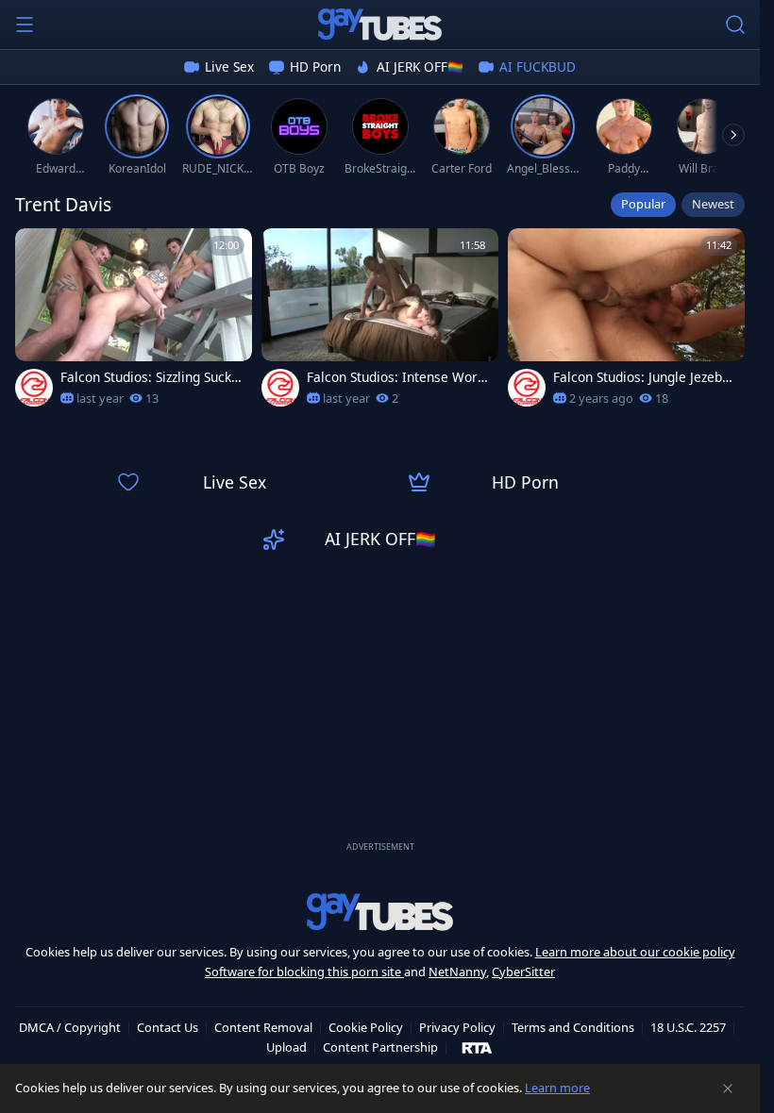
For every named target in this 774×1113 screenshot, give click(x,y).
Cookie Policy (365, 1027)
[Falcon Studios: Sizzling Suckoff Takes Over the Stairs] (133, 323)
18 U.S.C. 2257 (688, 1027)
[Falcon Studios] (34, 388)
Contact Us (167, 1027)
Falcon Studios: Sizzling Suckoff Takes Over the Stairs (152, 377)
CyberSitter (523, 971)
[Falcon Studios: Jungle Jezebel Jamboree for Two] (626, 323)
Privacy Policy (457, 1027)
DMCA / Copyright (70, 1027)
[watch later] (38, 251)
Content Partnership (380, 1046)
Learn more (557, 1087)
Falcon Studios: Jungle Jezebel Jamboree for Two (643, 377)
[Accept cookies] (728, 1088)
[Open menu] (25, 25)
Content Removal (263, 1027)
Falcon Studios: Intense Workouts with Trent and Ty (395, 377)
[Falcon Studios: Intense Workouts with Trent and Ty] (379, 323)
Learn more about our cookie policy (635, 951)
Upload (286, 1046)
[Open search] (735, 25)
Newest (713, 203)
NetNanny (457, 971)
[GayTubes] (380, 24)
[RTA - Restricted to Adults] (477, 1047)
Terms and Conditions (573, 1027)
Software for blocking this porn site (304, 971)
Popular (643, 203)
